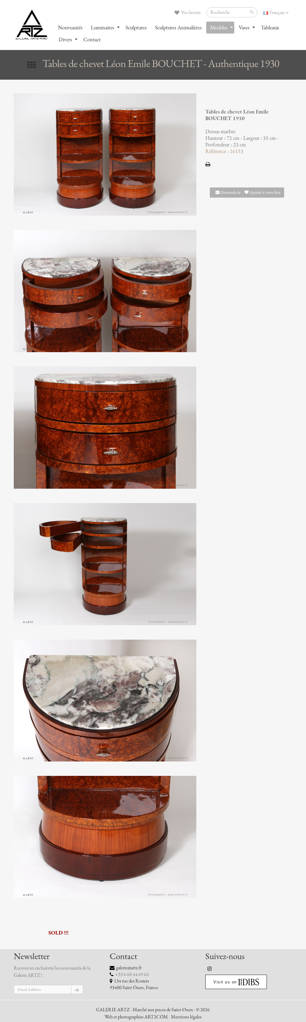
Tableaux (270, 27)
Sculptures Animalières (178, 27)
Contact (92, 39)
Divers (65, 39)
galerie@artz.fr (129, 968)
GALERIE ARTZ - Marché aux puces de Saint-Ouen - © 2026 (153, 1010)
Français (277, 13)
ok (77, 989)
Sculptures (136, 27)
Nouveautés (70, 27)
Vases (244, 27)
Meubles (218, 27)
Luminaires (102, 27)
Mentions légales (186, 1017)
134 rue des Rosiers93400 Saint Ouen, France (134, 984)
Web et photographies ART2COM (136, 1017)
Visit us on (225, 982)
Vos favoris (190, 13)
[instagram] (209, 968)
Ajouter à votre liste (264, 192)
